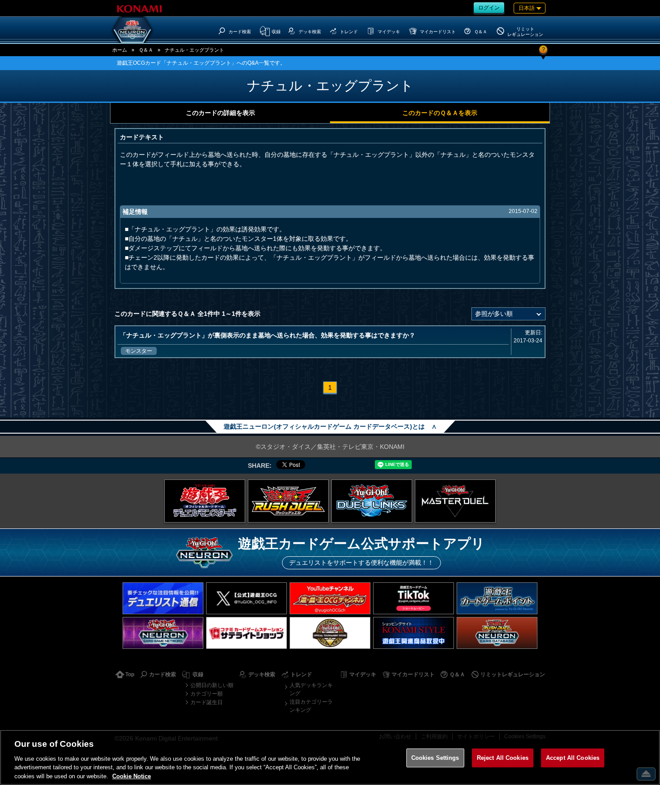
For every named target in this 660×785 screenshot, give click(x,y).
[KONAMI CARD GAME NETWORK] (163, 633)
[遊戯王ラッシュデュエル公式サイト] (288, 501)
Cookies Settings (435, 757)
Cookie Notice (131, 775)
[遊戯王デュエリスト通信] (163, 598)
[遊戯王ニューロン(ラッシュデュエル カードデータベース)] (497, 633)
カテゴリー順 (206, 694)
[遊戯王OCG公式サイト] (204, 501)
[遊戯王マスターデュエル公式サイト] (455, 501)
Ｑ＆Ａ (146, 50)
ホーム (119, 50)
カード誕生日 (206, 702)
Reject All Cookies (502, 757)
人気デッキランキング (311, 689)
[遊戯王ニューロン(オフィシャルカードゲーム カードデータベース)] (132, 29)
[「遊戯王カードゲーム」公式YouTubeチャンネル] (330, 598)
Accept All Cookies (572, 757)
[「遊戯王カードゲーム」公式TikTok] (413, 598)
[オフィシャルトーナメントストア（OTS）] (330, 633)
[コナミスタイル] (413, 633)
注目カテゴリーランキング (311, 706)
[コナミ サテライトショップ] (246, 633)
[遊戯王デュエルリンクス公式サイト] (371, 501)
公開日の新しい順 (211, 685)
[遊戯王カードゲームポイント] (497, 598)
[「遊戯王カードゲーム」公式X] (246, 598)
